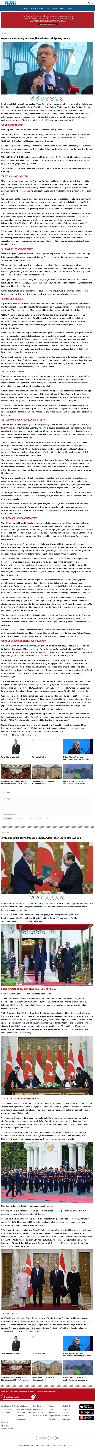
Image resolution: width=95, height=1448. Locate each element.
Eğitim (54, 8)
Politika (70, 8)
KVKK (53, 1445)
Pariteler (52, 1419)
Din (48, 8)
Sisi (38, 1331)
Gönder (8, 818)
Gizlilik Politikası (39, 1445)
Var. (36, 735)
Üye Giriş (4, 1422)
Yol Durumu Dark (7, 1409)
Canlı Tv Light (6, 1412)
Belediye (5, 735)
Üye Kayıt (4, 1425)
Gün (23, 735)
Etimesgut (15, 735)
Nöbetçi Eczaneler (24, 1412)
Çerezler (48, 1445)
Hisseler (52, 1412)
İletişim (30, 1445)
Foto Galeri (66, 1406)
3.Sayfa (25, 8)
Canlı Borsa (37, 1406)
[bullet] (34, 818)
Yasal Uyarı (72, 1445)
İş (26, 1331)
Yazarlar (65, 1412)
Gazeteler (65, 1416)
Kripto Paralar (54, 1416)
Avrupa (33, 8)
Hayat (62, 8)
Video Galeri (66, 1409)
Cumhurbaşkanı (8, 1331)
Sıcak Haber (66, 1419)
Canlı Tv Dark (22, 1406)
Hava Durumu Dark (8, 1406)
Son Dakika (21, 1416)
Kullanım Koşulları (62, 1445)
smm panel (21, 1419)
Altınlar (52, 1406)
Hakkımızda (23, 1445)
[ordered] (31, 818)
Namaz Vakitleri (38, 1409)
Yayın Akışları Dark (24, 1409)
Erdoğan (19, 1331)
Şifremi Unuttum (7, 1429)
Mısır (31, 1331)
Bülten (41, 8)
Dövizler (52, 1409)
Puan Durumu (38, 1412)
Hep (29, 735)
